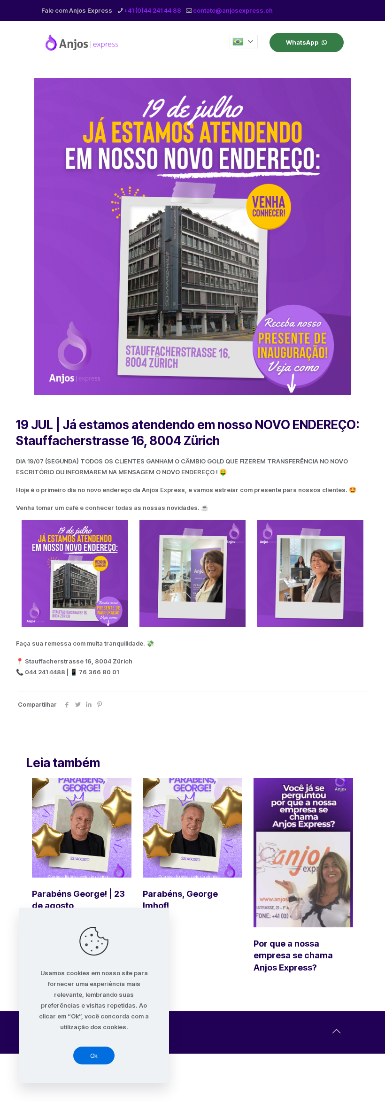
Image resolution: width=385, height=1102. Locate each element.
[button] (244, 41)
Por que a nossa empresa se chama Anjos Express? (293, 955)
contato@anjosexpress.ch (233, 10)
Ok (94, 1055)
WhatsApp (302, 42)
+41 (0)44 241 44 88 (152, 10)
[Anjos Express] (82, 42)
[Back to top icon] (336, 1031)
